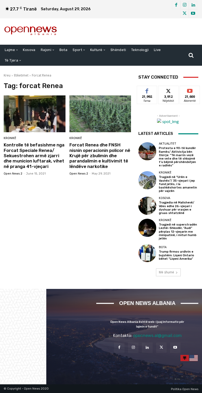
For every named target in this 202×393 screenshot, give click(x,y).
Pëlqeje (147, 90)
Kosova (164, 198)
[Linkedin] (193, 5)
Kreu (7, 75)
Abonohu (190, 90)
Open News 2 (13, 173)
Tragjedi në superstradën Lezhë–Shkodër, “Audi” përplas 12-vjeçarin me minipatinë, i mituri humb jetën (178, 231)
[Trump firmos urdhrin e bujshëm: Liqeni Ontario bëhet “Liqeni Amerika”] (147, 253)
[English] (193, 357)
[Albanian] (184, 357)
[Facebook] (176, 5)
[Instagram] (184, 5)
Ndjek (168, 90)
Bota (162, 247)
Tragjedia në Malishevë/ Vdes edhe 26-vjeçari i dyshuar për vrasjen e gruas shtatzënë (176, 208)
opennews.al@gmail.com (157, 335)
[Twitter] (184, 13)
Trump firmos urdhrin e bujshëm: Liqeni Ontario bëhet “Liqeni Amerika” (176, 255)
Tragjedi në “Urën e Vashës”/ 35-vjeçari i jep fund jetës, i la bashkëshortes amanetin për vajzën (178, 184)
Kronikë (10, 138)
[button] (191, 55)
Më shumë (166, 272)
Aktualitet (167, 143)
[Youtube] (193, 13)
